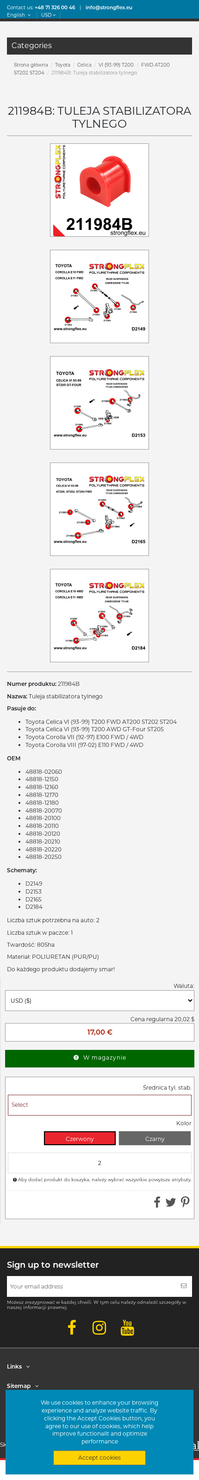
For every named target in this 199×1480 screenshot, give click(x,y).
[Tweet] (170, 1204)
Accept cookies (99, 1457)
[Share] (157, 1204)
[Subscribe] (183, 1286)
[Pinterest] (185, 1204)
